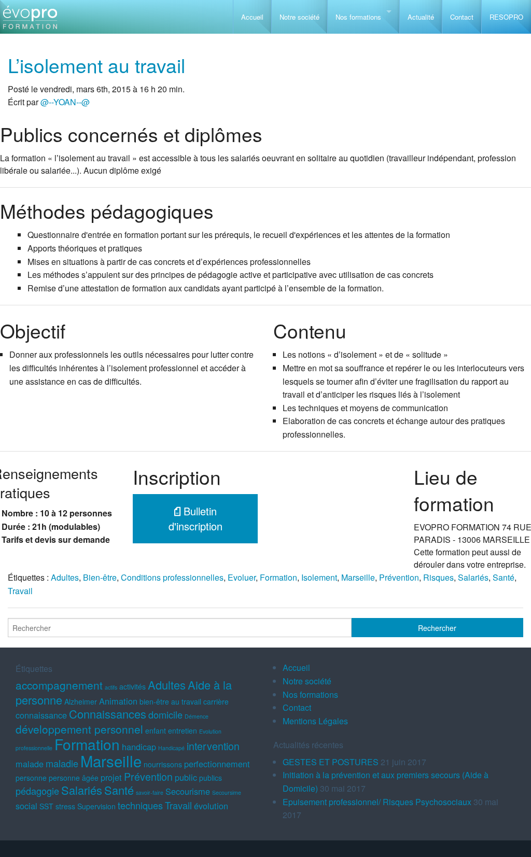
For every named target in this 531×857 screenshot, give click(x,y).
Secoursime (226, 792)
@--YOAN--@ (65, 102)
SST (46, 806)
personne (31, 777)
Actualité (421, 17)
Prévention (399, 577)
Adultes (65, 577)
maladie (62, 763)
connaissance (41, 715)
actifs (111, 687)
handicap (139, 746)
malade (30, 763)
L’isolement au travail (96, 65)
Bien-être (100, 577)
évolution (211, 805)
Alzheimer (80, 701)
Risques (438, 577)
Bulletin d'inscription (195, 518)
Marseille (358, 577)
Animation (118, 701)
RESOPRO (506, 17)
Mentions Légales (315, 721)
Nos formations (358, 17)
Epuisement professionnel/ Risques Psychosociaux (377, 802)
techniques (140, 805)
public (186, 777)
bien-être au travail (170, 701)
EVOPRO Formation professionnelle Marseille (30, 21)
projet (111, 777)
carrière (216, 701)
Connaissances (107, 714)
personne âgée (74, 777)
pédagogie (37, 790)
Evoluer (242, 577)
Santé (503, 577)
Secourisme (187, 791)
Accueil (252, 17)
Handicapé (171, 748)
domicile (165, 714)
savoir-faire (149, 792)
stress (65, 806)
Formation (278, 577)
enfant (155, 730)
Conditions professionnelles (172, 577)
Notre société (299, 17)
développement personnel (79, 729)
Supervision (96, 806)
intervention (213, 745)
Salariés (473, 577)
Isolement (319, 577)
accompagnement (59, 685)
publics (210, 777)
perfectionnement (217, 763)
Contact (461, 17)
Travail (20, 591)
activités (132, 686)
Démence (196, 716)
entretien (182, 730)
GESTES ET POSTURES (331, 762)
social (26, 805)
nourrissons (163, 764)
